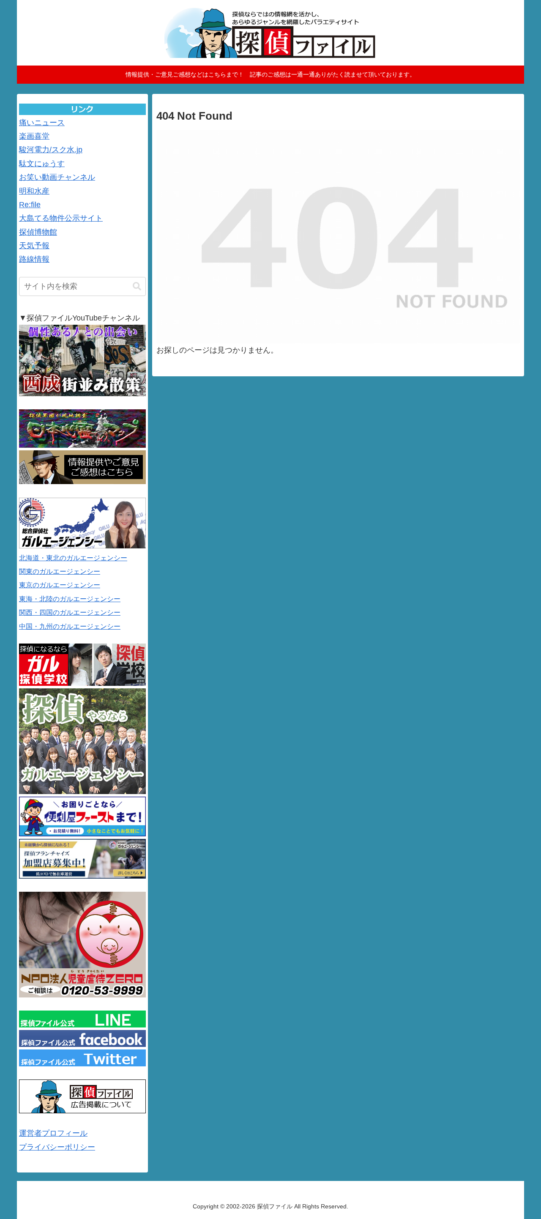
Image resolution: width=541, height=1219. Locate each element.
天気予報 (34, 245)
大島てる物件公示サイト (61, 218)
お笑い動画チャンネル (57, 177)
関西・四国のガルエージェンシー (69, 612)
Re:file (30, 204)
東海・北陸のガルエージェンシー (69, 599)
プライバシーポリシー (57, 1147)
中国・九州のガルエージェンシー (69, 626)
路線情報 (34, 259)
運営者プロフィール (53, 1133)
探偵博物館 (38, 232)
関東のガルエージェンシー (59, 571)
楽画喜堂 (34, 136)
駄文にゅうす (42, 163)
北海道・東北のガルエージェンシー (73, 558)
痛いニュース (42, 122)
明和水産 (34, 191)
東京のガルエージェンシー (59, 585)
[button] (137, 286)
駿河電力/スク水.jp (50, 149)
